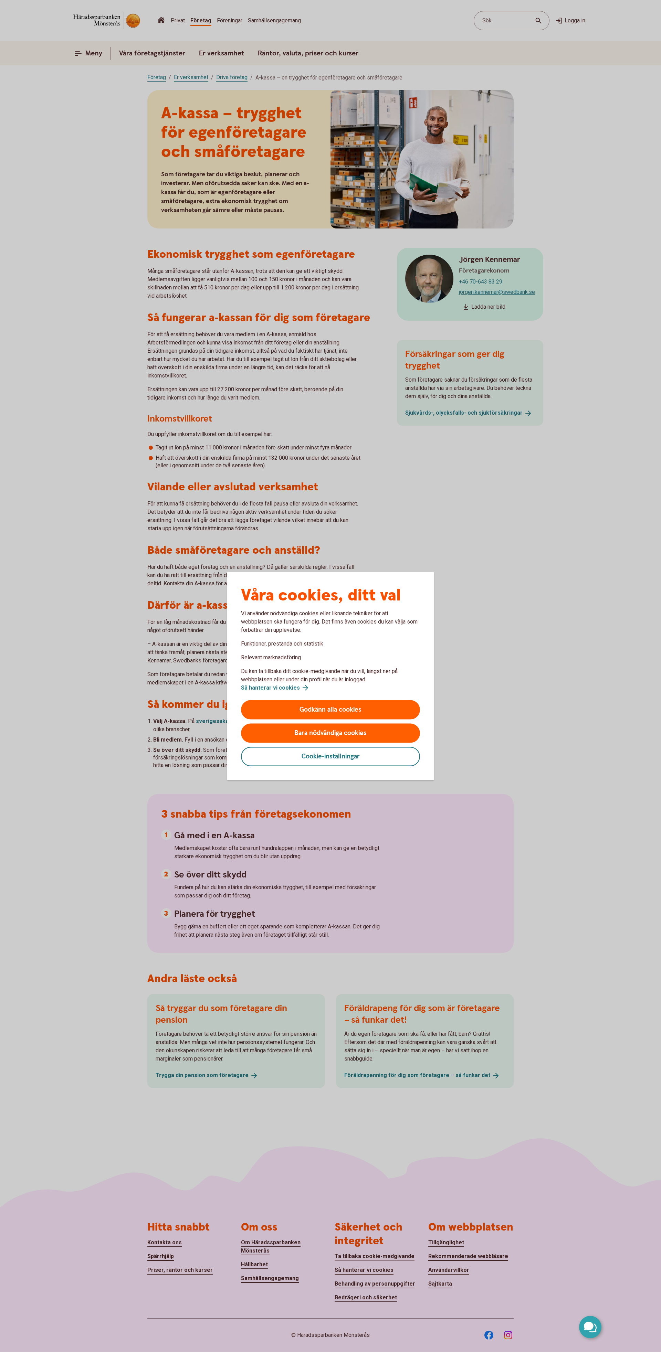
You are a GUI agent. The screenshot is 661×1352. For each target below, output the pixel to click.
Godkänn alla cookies (330, 709)
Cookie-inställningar (331, 756)
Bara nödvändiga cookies (330, 733)
